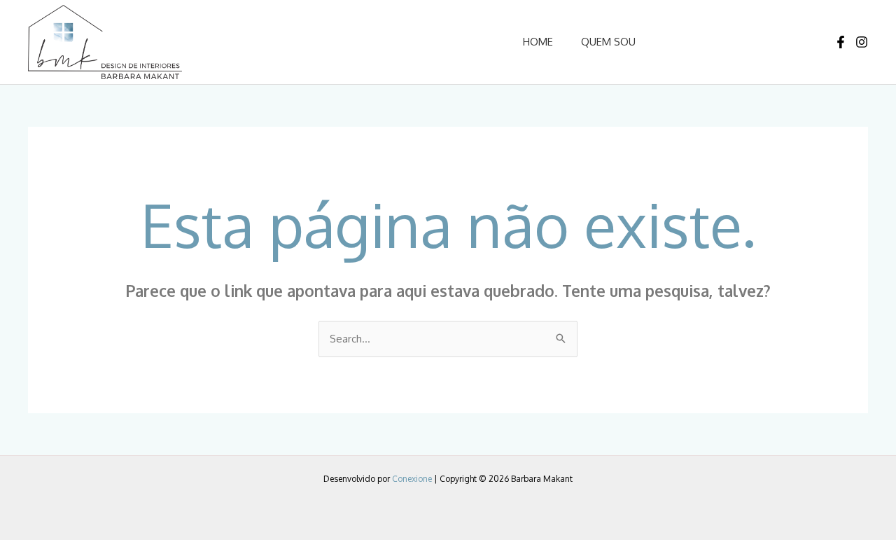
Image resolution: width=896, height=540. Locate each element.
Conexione (412, 478)
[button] (721, 41)
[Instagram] (861, 42)
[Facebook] (840, 42)
